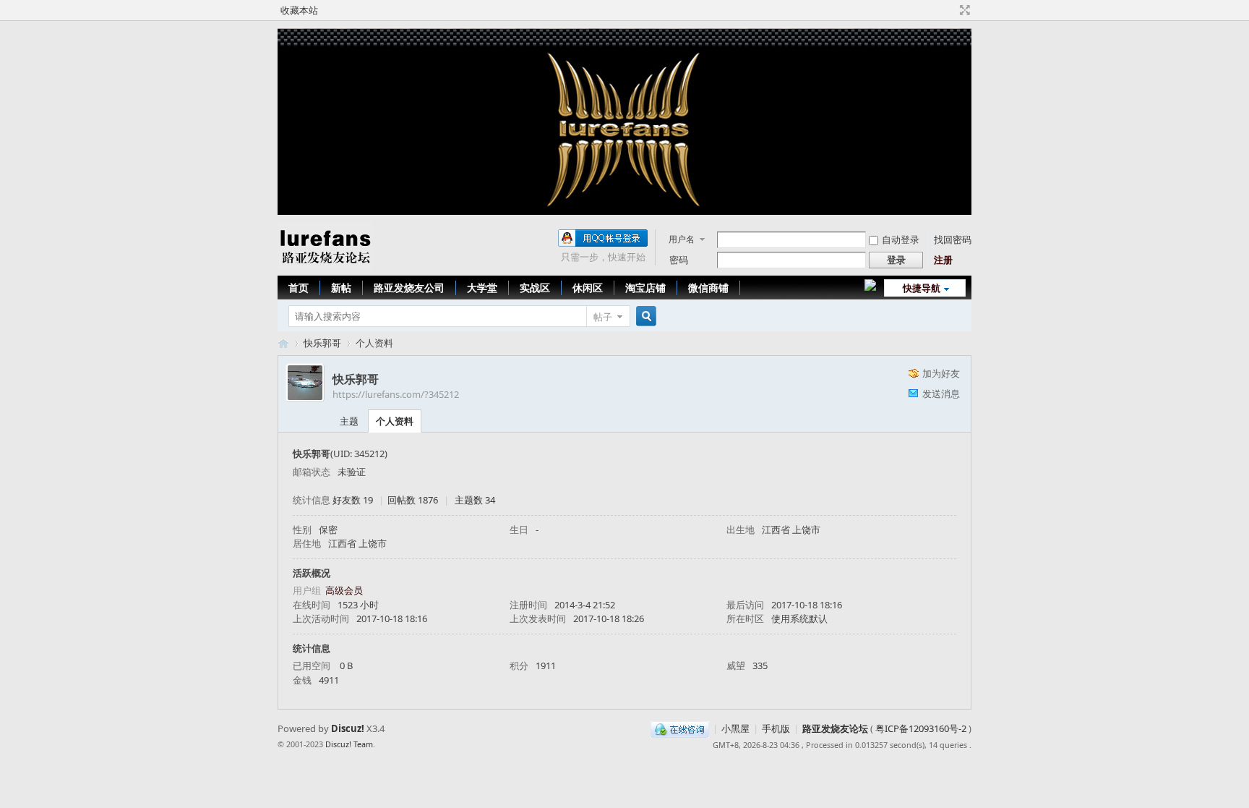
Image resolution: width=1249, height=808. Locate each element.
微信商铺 (708, 287)
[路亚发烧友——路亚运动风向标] (325, 266)
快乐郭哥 (322, 342)
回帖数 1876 (412, 499)
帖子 (602, 316)
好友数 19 (352, 499)
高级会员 (344, 590)
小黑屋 (735, 728)
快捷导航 (921, 287)
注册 (943, 259)
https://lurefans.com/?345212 (395, 394)
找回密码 (952, 239)
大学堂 (482, 287)
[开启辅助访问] (951, 10)
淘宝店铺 (645, 287)
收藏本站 (299, 10)
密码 (678, 259)
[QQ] (680, 728)
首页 (298, 287)
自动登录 (900, 239)
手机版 (776, 728)
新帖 (341, 287)
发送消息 (941, 393)
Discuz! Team (349, 744)
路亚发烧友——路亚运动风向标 (283, 343)
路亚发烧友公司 (409, 287)
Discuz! (347, 728)
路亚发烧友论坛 (835, 728)
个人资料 (394, 421)
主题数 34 (475, 499)
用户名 (682, 239)
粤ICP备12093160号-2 (920, 728)
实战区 (535, 287)
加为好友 (941, 373)
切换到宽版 (963, 10)
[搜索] (644, 316)
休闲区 (587, 287)
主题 (349, 421)
